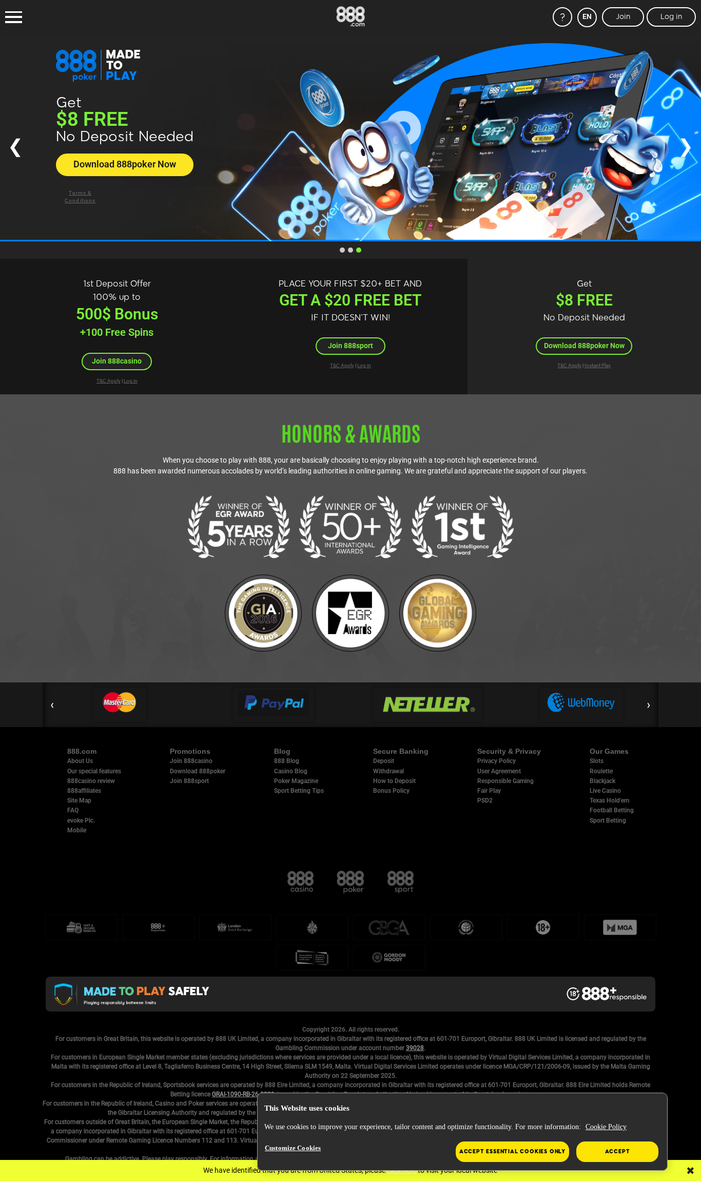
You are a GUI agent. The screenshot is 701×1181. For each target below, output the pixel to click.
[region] (462, 1132)
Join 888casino (117, 361)
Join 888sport (350, 345)
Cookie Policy (606, 1127)
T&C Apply (108, 381)
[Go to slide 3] (358, 250)
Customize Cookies (293, 1148)
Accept (617, 1151)
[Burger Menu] (13, 17)
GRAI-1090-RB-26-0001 (243, 1094)
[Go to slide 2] (350, 250)
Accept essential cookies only (512, 1151)
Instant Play (598, 365)
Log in (131, 381)
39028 (415, 1048)
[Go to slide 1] (342, 250)
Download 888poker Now (124, 164)
